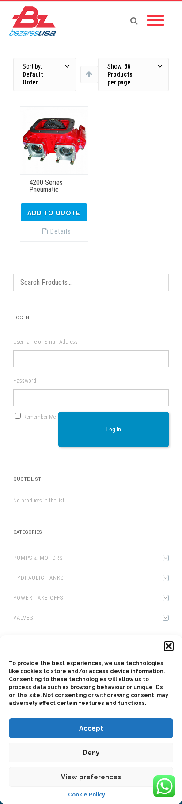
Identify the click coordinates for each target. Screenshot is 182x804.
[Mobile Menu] (155, 21)
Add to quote (53, 213)
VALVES (23, 617)
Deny (91, 753)
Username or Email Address (45, 341)
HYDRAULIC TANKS (38, 577)
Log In (113, 429)
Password (24, 380)
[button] (168, 646)
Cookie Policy (86, 795)
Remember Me (39, 416)
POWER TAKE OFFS (38, 597)
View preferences (91, 777)
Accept (91, 728)
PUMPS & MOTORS (38, 558)
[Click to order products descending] (89, 73)
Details (60, 231)
